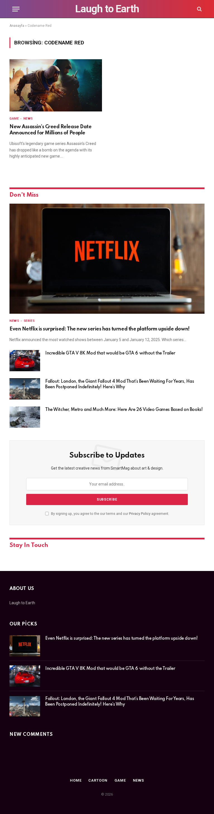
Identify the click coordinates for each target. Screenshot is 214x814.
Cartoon (97, 780)
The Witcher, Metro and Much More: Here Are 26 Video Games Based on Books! (124, 410)
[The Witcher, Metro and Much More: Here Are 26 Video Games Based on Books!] (24, 417)
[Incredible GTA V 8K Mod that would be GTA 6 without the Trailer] (24, 360)
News (28, 118)
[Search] (199, 9)
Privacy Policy (139, 513)
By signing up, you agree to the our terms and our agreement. (109, 513)
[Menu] (16, 9)
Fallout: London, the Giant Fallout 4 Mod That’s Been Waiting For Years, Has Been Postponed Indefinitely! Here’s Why (119, 384)
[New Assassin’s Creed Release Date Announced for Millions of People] (55, 85)
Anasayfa (16, 26)
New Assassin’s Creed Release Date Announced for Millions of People (50, 129)
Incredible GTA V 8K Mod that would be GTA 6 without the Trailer (110, 353)
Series (29, 321)
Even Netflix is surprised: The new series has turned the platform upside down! (99, 329)
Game (14, 118)
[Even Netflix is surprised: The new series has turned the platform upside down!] (107, 259)
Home (76, 780)
